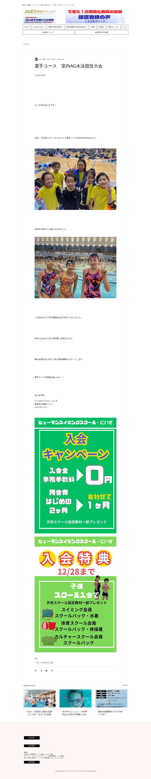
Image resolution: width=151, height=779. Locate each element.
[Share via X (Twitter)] (41, 670)
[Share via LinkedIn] (46, 670)
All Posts (26, 44)
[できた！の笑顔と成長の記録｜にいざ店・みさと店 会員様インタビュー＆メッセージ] (40, 698)
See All (125, 685)
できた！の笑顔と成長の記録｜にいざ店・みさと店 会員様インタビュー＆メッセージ (39, 713)
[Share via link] (52, 670)
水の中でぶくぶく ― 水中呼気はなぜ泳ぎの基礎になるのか (75, 713)
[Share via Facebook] (36, 670)
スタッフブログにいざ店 (44, 663)
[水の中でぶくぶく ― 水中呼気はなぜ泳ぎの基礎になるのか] (76, 698)
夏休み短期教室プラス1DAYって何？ (110, 713)
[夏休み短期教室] (111, 698)
